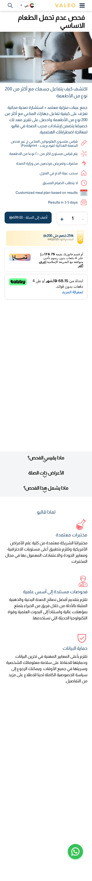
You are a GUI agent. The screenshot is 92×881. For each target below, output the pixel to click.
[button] (75, 852)
